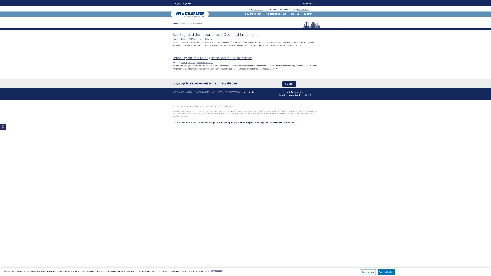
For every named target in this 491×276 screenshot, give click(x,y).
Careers (295, 14)
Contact (308, 14)
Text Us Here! (306, 95)
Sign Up (289, 84)
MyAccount (307, 3)
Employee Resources (233, 92)
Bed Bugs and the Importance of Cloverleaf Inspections (215, 34)
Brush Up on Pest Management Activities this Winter (212, 57)
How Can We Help (253, 14)
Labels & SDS (216, 92)
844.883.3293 (258, 9)
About (175, 92)
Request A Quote (183, 3)
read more (270, 68)
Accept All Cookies (386, 272)
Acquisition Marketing (204, 39)
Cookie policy (216, 271)
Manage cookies (215, 122)
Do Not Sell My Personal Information (279, 122)
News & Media (186, 92)
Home (175, 23)
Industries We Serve (276, 14)
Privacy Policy (230, 122)
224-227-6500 (303, 9)
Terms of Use (243, 122)
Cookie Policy (256, 122)
